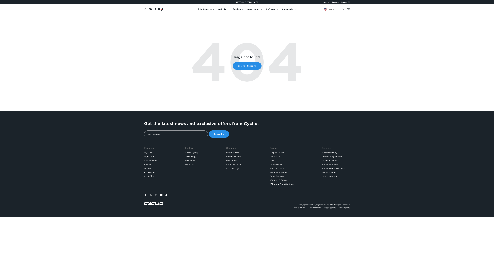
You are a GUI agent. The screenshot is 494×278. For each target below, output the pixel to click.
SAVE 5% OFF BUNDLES (247, 2)
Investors (189, 164)
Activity (222, 9)
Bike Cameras (205, 9)
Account (327, 2)
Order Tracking (277, 175)
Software (270, 9)
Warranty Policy (329, 152)
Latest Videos (232, 152)
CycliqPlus (149, 175)
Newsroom (190, 160)
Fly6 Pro (148, 152)
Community (287, 9)
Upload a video (233, 156)
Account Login (233, 168)
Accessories (253, 9)
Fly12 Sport (149, 156)
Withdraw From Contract (282, 183)
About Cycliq (191, 152)
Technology (190, 156)
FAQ (272, 160)
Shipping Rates (329, 172)
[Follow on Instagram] (155, 195)
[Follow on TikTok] (166, 195)
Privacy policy (299, 207)
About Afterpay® (330, 164)
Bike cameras (150, 160)
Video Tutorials (277, 168)
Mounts (147, 168)
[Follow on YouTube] (161, 195)
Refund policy (344, 207)
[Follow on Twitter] (150, 195)
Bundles (237, 9)
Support (335, 2)
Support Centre (277, 152)
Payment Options (330, 160)
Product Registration (332, 156)
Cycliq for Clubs (233, 164)
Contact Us (275, 156)
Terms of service (314, 207)
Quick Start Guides (278, 172)
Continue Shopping (247, 66)
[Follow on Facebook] (145, 195)
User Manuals (276, 164)
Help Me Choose (329, 175)
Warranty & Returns (279, 179)
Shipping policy (330, 207)
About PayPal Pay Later (333, 168)
